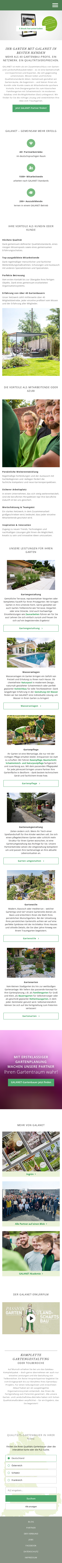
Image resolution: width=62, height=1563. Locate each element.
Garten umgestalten (30, 860)
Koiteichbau (20, 688)
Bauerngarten (26, 995)
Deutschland (18, 1458)
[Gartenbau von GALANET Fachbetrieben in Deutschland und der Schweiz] (7, 5)
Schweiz (16, 1472)
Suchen (31, 1498)
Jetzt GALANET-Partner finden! (31, 108)
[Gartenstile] (31, 885)
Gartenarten (29, 1016)
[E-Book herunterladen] (31, 25)
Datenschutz (31, 1551)
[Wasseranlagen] (31, 652)
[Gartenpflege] (31, 730)
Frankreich (17, 1480)
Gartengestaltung (29, 628)
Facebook (31, 1545)
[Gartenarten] (31, 963)
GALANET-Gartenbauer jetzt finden (31, 1082)
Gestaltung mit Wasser (46, 691)
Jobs (31, 1539)
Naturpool (26, 682)
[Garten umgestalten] (31, 807)
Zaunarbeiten (32, 614)
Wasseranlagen (30, 705)
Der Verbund (31, 1533)
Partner (31, 1527)
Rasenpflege (36, 760)
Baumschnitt (49, 760)
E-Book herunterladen (31, 28)
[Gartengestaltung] (31, 575)
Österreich (17, 1465)
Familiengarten (40, 992)
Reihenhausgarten (38, 998)
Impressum (31, 1557)
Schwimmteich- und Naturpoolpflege (25, 763)
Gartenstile (30, 938)
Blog (31, 1521)
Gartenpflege (30, 783)
